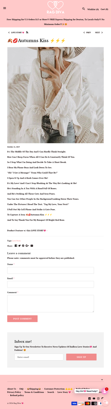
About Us (11, 388)
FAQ (21, 388)
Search (50, 392)
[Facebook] (89, 398)
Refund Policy (83, 388)
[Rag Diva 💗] (56, 8)
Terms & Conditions (34, 392)
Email (10, 278)
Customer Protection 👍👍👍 (58, 388)
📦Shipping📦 (34, 388)
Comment (12, 292)
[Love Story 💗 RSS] (27, 32)
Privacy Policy (14, 392)
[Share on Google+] (27, 245)
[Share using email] (31, 245)
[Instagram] (98, 398)
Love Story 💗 (64, 392)
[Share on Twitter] (19, 245)
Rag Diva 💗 (19, 403)
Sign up (81, 357)
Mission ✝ (79, 392)
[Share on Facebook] (16, 245)
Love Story (16, 241)
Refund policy (17, 395)
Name (10, 264)
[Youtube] (94, 398)
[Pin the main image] (23, 245)
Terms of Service (96, 392)
